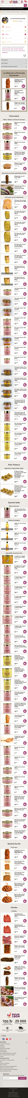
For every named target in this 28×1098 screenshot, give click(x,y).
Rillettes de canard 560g (19, 143)
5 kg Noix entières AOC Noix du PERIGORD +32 (19, 80)
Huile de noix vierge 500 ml (20, 543)
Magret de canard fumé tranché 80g (19, 946)
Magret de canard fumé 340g (19, 176)
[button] (23, 86)
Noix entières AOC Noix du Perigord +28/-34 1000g (19, 884)
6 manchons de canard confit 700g (19, 636)
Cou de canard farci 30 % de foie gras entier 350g (20, 726)
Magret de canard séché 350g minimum (19, 957)
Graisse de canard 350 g (19, 748)
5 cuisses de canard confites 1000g (20, 617)
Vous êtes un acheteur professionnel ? (8, 1066)
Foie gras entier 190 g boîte (20, 318)
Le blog (1, 1056)
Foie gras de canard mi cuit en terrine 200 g (20, 212)
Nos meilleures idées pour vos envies (8, 1053)
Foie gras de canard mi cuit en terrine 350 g (20, 223)
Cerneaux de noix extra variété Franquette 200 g (19, 862)
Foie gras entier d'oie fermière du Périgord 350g (20, 390)
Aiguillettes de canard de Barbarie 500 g (19, 926)
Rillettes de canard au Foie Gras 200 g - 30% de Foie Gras (20, 153)
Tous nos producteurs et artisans (7, 1054)
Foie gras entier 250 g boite (20, 328)
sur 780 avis (20, 21)
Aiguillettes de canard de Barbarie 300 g (19, 915)
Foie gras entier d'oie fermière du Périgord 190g (20, 379)
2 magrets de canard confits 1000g (20, 587)
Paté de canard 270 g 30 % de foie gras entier (20, 810)
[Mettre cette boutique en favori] (25, 56)
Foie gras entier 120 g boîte (20, 289)
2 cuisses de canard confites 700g (19, 577)
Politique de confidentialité (17, 1086)
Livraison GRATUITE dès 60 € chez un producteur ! (12, 8)
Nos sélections (3, 1050)
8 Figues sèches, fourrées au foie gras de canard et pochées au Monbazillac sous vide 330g (20, 488)
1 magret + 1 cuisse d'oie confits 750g (19, 556)
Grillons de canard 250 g (19, 777)
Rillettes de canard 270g (19, 133)
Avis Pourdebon (3, 1051)
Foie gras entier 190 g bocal (20, 308)
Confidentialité (19, 1081)
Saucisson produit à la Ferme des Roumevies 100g (20, 187)
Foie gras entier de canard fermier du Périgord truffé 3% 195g (19, 401)
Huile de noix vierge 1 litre (20, 524)
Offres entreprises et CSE (5, 1071)
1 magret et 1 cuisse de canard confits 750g (20, 567)
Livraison (2, 1045)
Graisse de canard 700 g (19, 757)
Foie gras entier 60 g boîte (20, 358)
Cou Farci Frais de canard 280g (19, 716)
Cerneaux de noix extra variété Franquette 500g (19, 873)
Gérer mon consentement (13, 1096)
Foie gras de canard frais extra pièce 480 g (20, 201)
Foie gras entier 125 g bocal (20, 299)
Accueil (3, 11)
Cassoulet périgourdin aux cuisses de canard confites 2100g (19, 669)
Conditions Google (6, 1082)
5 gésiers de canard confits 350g (20, 626)
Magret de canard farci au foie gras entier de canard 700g (19, 798)
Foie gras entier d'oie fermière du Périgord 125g (20, 368)
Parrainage (2, 1047)
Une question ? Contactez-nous (7, 1060)
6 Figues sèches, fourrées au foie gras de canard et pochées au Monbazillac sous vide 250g (20, 474)
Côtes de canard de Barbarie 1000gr (19, 936)
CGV (13, 1089)
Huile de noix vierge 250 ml (20, 533)
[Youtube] (7, 1039)
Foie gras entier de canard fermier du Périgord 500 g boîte (20, 413)
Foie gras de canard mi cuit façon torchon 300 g (20, 245)
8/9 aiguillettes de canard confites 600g (20, 646)
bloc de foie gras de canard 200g (20, 433)
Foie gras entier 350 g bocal (20, 338)
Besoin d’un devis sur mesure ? (7, 1067)
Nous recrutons (3, 1064)
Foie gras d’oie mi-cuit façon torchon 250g (19, 267)
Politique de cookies (13, 1093)
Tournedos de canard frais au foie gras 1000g (20, 998)
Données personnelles (13, 1095)
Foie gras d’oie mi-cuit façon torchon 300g (19, 278)
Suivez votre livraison (4, 1063)
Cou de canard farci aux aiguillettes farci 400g (19, 92)
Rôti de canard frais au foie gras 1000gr (20, 988)
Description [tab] (4, 60)
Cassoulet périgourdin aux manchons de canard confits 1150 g (20, 681)
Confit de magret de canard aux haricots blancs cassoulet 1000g (20, 705)
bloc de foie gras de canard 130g (20, 424)
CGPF (13, 1091)
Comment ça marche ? (5, 1043)
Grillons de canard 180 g (19, 767)
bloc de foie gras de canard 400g (20, 443)
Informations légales (13, 1092)
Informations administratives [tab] (9, 66)
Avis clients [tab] (4, 63)
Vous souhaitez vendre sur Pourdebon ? (9, 1069)
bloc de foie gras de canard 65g (20, 453)
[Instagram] (10, 1039)
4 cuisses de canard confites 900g (19, 607)
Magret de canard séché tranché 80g (19, 103)
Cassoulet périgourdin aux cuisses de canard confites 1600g (19, 657)
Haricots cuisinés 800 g (19, 787)
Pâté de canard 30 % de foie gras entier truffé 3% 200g (20, 832)
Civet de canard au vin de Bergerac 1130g (19, 693)
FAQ (1, 1061)
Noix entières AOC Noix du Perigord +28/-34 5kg (19, 895)
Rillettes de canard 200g (19, 123)
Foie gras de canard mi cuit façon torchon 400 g (20, 256)
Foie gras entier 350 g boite (20, 348)
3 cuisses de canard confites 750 (19, 597)
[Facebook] (3, 1039)
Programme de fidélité (5, 1048)
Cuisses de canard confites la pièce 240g (19, 737)
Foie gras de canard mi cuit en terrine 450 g (20, 234)
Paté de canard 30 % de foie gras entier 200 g (20, 821)
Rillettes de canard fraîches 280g (19, 163)
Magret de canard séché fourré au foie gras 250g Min (20, 968)
